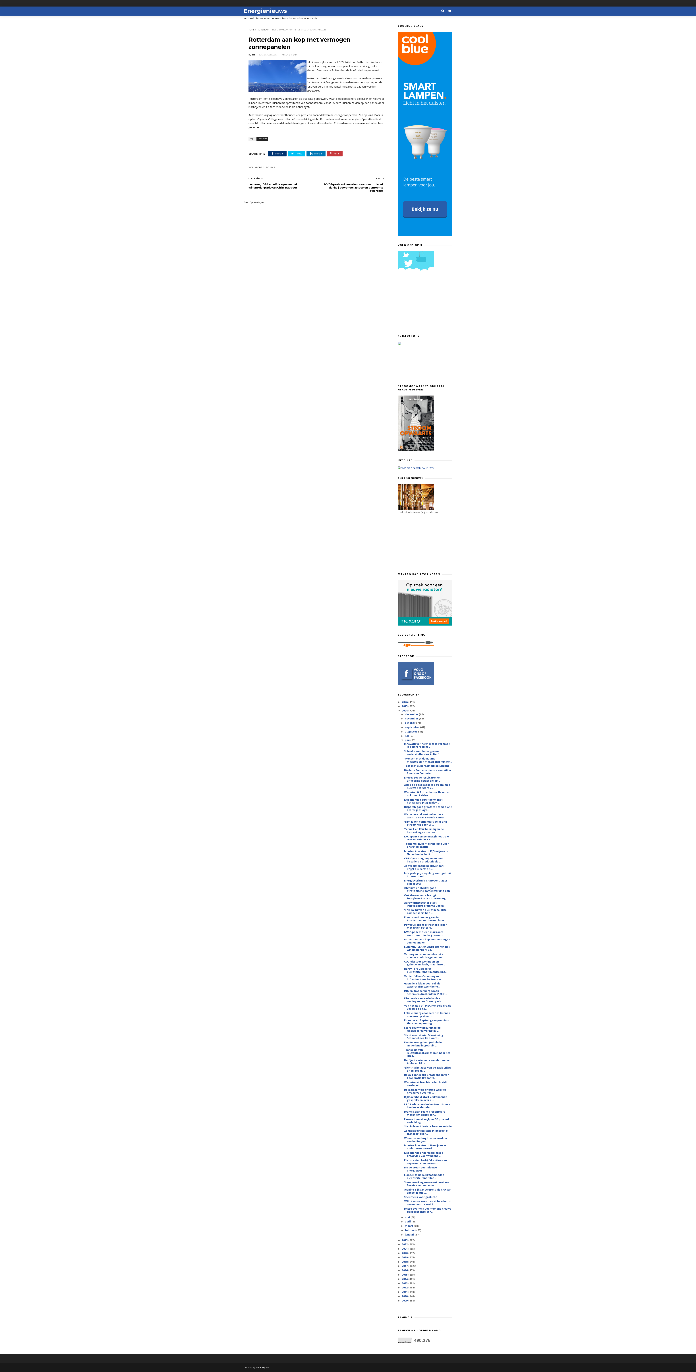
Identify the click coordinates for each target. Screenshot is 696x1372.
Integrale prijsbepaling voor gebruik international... (427, 874)
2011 (405, 1292)
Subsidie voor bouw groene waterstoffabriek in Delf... (422, 752)
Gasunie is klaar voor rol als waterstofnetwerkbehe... (422, 985)
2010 (405, 1296)
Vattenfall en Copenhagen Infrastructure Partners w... (423, 977)
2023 (405, 1240)
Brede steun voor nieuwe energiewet (420, 1169)
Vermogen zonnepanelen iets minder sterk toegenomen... (424, 955)
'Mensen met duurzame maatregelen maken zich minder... (428, 760)
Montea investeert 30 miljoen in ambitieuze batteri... (425, 1147)
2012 (405, 1287)
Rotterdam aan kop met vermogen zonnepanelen (427, 941)
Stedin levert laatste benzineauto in (428, 1126)
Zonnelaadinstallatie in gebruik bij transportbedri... (426, 1132)
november (412, 718)
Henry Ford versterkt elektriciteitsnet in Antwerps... (425, 970)
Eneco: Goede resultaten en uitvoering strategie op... (422, 779)
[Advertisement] (425, 303)
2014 (405, 1279)
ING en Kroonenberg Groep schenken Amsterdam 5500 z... (425, 992)
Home (251, 30)
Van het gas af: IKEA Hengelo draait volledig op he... (427, 1007)
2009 (405, 1300)
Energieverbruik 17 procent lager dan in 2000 (425, 882)
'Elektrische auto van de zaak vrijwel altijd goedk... (428, 1069)
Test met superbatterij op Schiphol (427, 765)
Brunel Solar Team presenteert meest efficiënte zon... (424, 1113)
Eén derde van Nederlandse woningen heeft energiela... (423, 1000)
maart (409, 1226)
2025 (405, 706)
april (408, 1221)
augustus (411, 731)
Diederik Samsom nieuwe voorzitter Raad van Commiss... (427, 771)
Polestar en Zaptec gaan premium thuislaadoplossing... (426, 1022)
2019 (405, 1257)
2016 (405, 1270)
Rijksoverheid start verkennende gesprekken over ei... (425, 1098)
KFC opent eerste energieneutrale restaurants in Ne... (426, 838)
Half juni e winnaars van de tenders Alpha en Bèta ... (427, 1061)
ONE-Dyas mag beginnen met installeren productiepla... (423, 860)
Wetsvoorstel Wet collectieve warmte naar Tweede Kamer (424, 816)
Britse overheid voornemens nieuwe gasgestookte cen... (427, 1210)
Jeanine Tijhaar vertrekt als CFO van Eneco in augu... (427, 1191)
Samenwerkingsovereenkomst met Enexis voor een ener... (427, 1183)
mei (408, 1217)
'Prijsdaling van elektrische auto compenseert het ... (425, 911)
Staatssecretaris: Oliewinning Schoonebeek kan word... (423, 1036)
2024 (405, 710)
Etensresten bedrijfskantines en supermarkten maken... (425, 1161)
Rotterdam (263, 30)
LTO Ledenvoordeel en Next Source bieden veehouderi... (427, 1106)
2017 (405, 1266)
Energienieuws (265, 11)
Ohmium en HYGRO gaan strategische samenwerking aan (427, 889)
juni (407, 740)
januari (410, 1234)
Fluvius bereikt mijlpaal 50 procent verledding (426, 1120)
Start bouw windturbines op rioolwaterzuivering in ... (422, 1029)
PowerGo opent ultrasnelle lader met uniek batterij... (425, 926)
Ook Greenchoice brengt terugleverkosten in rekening (425, 896)
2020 (405, 1253)
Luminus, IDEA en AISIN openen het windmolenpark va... (427, 948)
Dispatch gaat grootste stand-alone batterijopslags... (428, 808)
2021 (405, 1248)
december (412, 714)
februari (410, 1230)
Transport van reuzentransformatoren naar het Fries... (427, 1053)
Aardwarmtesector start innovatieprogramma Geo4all (424, 904)
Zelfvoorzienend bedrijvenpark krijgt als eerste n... (424, 867)
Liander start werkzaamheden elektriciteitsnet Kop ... (424, 1176)
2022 (405, 1244)
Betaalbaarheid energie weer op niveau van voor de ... (425, 1091)
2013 (405, 1283)
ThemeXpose (262, 1367)
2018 (405, 1261)
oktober (410, 723)
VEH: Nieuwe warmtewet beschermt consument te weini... (427, 1202)
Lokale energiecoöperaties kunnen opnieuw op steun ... (427, 1014)
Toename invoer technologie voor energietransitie (426, 845)
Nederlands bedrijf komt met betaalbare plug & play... (423, 801)
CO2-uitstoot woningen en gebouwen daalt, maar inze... (424, 963)
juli (407, 736)
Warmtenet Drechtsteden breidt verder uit (425, 1084)
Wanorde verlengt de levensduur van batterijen (425, 1139)
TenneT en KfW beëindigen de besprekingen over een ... (424, 830)
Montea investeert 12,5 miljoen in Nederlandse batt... (426, 852)
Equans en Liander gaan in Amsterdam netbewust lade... (425, 919)
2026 (405, 702)
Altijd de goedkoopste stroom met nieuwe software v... (427, 786)
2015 (405, 1274)
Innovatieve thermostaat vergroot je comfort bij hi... (427, 745)
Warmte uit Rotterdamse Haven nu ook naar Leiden (427, 793)
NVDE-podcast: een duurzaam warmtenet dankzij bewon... (424, 933)
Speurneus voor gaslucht (420, 1197)
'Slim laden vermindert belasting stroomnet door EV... (425, 823)
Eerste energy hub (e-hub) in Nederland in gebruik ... (423, 1044)
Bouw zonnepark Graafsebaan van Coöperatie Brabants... (426, 1076)
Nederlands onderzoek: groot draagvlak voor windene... (423, 1154)
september (412, 727)
